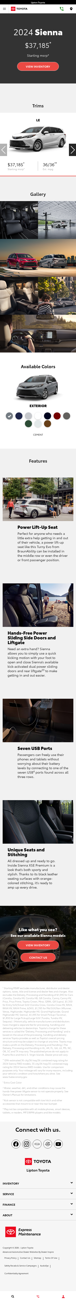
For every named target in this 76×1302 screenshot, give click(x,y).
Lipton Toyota (27, 1247)
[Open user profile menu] (63, 1296)
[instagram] (26, 1144)
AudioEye (44, 1265)
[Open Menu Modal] (4, 8)
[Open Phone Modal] (62, 8)
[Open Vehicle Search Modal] (12, 1296)
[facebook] (15, 1144)
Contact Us (38, 957)
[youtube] (58, 1144)
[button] (72, 150)
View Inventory (38, 66)
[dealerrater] (47, 1144)
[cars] (37, 1144)
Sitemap (37, 1257)
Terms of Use (51, 1257)
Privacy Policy (10, 1257)
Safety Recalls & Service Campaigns (20, 1265)
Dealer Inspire (47, 1251)
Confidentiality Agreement (16, 1273)
